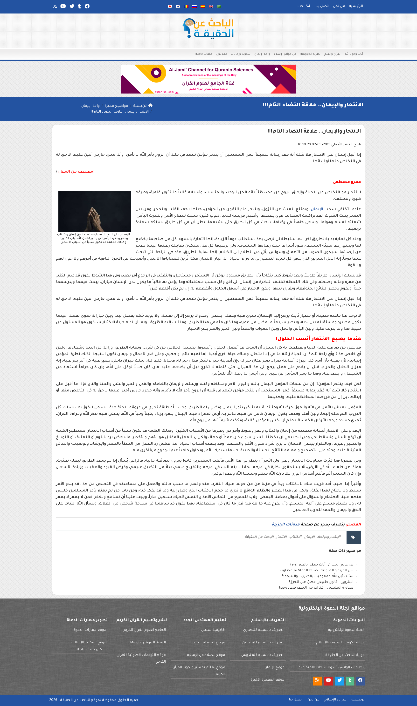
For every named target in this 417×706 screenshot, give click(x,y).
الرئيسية (356, 6)
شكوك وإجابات (240, 54)
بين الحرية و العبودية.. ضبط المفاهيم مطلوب (316, 571)
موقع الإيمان (274, 668)
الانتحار (281, 537)
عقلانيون (221, 54)
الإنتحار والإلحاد (329, 537)
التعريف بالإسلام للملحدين (263, 643)
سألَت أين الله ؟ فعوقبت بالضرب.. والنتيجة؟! (317, 576)
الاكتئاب (295, 537)
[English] (211, 7)
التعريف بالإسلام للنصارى (264, 630)
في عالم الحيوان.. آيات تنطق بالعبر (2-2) (321, 565)
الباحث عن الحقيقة (259, 537)
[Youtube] (62, 7)
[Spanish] (203, 7)
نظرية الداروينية (310, 54)
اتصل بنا (322, 6)
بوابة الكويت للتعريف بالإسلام (340, 643)
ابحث (301, 6)
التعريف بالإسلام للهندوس (263, 655)
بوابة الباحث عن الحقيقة (344, 655)
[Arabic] (219, 7)
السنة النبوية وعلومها (148, 643)
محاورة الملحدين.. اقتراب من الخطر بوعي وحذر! (316, 588)
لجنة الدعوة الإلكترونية (346, 630)
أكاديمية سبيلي (213, 630)
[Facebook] (86, 7)
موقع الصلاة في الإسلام (206, 655)
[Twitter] (71, 7)
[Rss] (54, 7)
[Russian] (194, 7)
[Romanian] (186, 7)
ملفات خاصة (203, 54)
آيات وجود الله (354, 54)
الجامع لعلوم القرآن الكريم (144, 630)
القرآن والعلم (332, 54)
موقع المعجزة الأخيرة (267, 680)
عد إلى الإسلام (335, 700)
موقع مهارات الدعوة (89, 630)
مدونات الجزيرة (285, 525)
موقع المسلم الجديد (208, 643)
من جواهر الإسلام (285, 54)
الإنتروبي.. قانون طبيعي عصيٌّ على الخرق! (321, 582)
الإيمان (317, 209)
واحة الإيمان (262, 54)
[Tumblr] (79, 7)
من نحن (339, 6)
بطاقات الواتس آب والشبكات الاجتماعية (331, 668)
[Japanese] (170, 7)
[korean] (178, 7)
